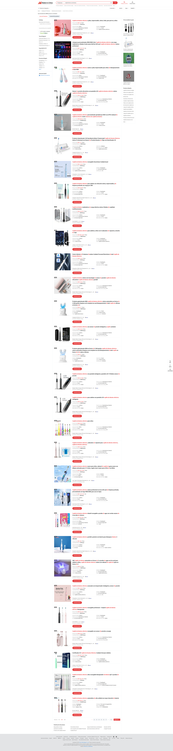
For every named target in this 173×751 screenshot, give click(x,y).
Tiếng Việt (122, 738)
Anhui (41, 64)
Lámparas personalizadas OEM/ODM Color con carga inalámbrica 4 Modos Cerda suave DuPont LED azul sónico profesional (95, 44)
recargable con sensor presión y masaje (91, 631)
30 (61, 719)
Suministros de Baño (58, 728)
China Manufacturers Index (84, 739)
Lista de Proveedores (54, 16)
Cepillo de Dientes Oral (128, 119)
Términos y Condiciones (88, 746)
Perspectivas (109, 736)
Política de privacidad (82, 736)
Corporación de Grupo (44, 45)
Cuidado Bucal (73, 730)
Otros (41, 55)
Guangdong (43, 60)
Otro (41, 42)
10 (59, 719)
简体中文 (55, 738)
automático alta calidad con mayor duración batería (95, 698)
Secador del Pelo (107, 727)
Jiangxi (41, 65)
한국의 (97, 738)
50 (64, 719)
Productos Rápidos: (59, 5)
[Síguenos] (113, 736)
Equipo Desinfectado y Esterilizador (94, 727)
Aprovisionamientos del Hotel (93, 728)
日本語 (64, 738)
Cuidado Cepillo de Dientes (128, 100)
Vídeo (55, 20)
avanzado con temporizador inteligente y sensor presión (96, 586)
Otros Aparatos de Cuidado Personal (78, 728)
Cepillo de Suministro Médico (129, 111)
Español (72, 738)
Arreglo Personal (107, 728)
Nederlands (105, 738)
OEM (41, 50)
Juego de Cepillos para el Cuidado (130, 113)
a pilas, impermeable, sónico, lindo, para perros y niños (94, 20)
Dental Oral (101, 5)
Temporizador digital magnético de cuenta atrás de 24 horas (127, 66)
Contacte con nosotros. (45, 75)
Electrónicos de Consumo (44, 22)
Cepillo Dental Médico (127, 109)
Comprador (112, 8)
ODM (41, 52)
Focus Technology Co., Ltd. (84, 742)
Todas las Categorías (44, 8)
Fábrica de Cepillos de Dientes (79, 5)
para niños (82, 421)
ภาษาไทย (113, 738)
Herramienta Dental (74, 727)
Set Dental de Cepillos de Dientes (130, 105)
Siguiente (116, 719)
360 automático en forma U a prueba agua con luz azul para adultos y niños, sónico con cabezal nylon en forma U (95, 562)
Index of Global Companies (105, 739)
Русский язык (91, 738)
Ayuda (120, 8)
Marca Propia (43, 53)
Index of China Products (94, 739)
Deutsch (76, 738)
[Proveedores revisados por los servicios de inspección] (45, 31)
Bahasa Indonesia (129, 738)
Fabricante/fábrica (44, 38)
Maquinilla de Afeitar (58, 727)
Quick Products (74, 739)
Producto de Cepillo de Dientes (92, 5)
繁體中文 (59, 738)
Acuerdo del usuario (73, 736)
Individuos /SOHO (43, 43)
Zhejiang (42, 62)
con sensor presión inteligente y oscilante (94, 326)
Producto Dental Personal (128, 117)
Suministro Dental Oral (108, 5)
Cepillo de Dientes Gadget (68, 5)
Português (82, 738)
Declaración (66, 736)
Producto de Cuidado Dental (59, 730)
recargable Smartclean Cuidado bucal (90, 162)
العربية (101, 738)
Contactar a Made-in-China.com (93, 736)
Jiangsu (42, 67)
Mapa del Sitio (103, 736)
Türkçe (118, 738)
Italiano (86, 738)
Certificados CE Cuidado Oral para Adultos (91, 653)
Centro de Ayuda (59, 736)
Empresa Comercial (44, 40)
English (50, 738)
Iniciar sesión (132, 3)
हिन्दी (109, 738)
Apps (126, 8)
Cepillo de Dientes (127, 115)
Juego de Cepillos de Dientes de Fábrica (131, 107)
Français (68, 738)
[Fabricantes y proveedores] (45, 2)
